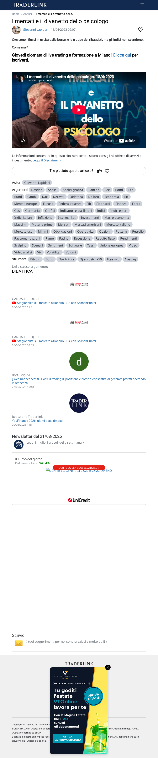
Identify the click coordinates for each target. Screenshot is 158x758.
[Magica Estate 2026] (79, 710)
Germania (32, 210)
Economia (111, 197)
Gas (17, 210)
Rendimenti (128, 238)
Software (75, 245)
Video (133, 245)
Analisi (27, 14)
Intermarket (67, 217)
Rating (64, 238)
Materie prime (42, 224)
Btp (130, 190)
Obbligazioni (62, 231)
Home (15, 14)
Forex (136, 204)
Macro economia (116, 217)
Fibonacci (103, 204)
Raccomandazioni (27, 238)
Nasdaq (36, 190)
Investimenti (90, 217)
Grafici (50, 210)
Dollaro (93, 197)
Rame (49, 238)
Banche (93, 190)
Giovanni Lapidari (35, 29)
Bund (18, 197)
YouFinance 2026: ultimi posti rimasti (37, 421)
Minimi (43, 231)
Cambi (32, 197)
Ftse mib (113, 259)
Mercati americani (88, 224)
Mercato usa (23, 231)
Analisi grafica (73, 190)
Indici (101, 210)
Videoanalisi (23, 252)
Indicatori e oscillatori (76, 210)
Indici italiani (23, 217)
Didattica (76, 197)
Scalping (20, 245)
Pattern (121, 231)
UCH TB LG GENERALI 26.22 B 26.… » (79, 467)
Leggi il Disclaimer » (47, 160)
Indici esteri (118, 210)
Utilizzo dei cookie (36, 740)
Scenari (37, 245)
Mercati (63, 224)
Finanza (121, 204)
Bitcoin (35, 259)
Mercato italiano (118, 224)
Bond (119, 190)
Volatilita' (53, 252)
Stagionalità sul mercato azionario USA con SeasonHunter (56, 303)
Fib (89, 204)
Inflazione (45, 217)
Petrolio (138, 231)
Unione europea (112, 245)
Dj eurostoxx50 (91, 259)
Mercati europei (26, 204)
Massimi (20, 224)
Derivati (58, 197)
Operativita (85, 231)
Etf (126, 197)
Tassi (90, 245)
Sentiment (55, 245)
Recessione (82, 238)
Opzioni (104, 231)
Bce (107, 190)
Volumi (71, 252)
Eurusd (48, 204)
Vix (39, 252)
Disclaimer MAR (108, 736)
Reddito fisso (105, 238)
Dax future (66, 259)
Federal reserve (70, 204)
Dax (45, 197)
